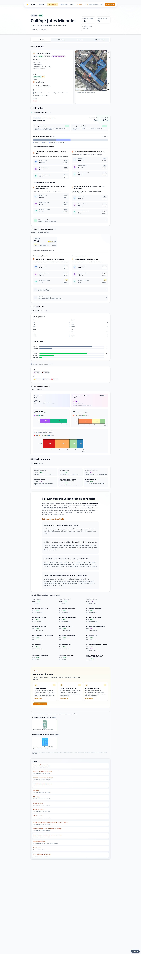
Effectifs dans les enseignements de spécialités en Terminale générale (50, 822)
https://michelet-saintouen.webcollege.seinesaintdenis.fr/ (51, 93)
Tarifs (80, 4)
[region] (92, 70)
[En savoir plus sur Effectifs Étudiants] (46, 311)
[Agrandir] (108, 52)
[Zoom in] (109, 84)
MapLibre (106, 89)
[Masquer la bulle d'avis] (139, 950)
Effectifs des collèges (38, 809)
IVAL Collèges (36, 796)
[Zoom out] (109, 86)
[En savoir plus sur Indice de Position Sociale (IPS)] (55, 229)
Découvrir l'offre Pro (39, 704)
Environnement (100, 39)
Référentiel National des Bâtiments (42, 854)
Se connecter (111, 4)
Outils (72, 4)
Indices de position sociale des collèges (43, 777)
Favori (35, 29)
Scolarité (81, 39)
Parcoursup (41, 4)
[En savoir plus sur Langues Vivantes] (52, 364)
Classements (63, 4)
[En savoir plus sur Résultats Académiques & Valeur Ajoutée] (50, 112)
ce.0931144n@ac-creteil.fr (42, 95)
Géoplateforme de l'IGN (39, 841)
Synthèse (42, 39)
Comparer (43, 29)
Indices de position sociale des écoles (42, 784)
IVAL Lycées (36, 790)
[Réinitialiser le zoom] (105, 52)
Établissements (52, 4)
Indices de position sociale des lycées (42, 771)
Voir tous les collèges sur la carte (87, 92)
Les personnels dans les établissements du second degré (47, 835)
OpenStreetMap (37, 847)
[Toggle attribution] (109, 89)
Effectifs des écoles (38, 816)
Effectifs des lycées (38, 803)
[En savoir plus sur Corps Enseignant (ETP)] (49, 386)
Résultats (61, 39)
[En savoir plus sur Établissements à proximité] (42, 463)
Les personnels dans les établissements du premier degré (47, 828)
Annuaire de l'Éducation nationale (41, 765)
